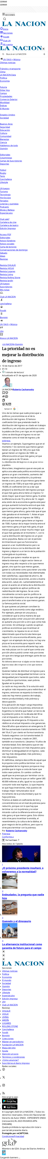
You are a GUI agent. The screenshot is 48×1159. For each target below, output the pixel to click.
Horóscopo (5, 197)
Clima (2, 71)
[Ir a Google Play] (9, 1102)
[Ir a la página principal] (24, 25)
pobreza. (6, 440)
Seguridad (5, 127)
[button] (24, 193)
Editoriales (5, 154)
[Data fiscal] (4, 1154)
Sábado (3, 253)
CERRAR (3, 2)
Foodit (6, 36)
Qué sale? (4, 219)
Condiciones (8, 1136)
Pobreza (6, 833)
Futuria (3, 87)
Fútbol (3, 170)
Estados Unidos (7, 114)
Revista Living (6, 274)
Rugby (3, 173)
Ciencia (3, 142)
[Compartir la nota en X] (6, 404)
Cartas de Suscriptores (11, 160)
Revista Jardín (6, 280)
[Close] (3, 951)
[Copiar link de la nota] (3, 400)
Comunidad (5, 136)
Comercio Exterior (9, 99)
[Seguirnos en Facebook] (3, 1070)
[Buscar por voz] (44, 54)
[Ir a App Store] (9, 1108)
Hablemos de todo (9, 145)
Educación (5, 130)
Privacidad (19, 1136)
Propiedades (6, 96)
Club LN (6, 40)
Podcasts (4, 206)
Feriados (4, 200)
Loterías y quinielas (9, 203)
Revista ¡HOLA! (7, 268)
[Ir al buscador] (4, 18)
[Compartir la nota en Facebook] (3, 404)
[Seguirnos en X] (3, 1078)
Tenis (2, 176)
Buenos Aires (6, 124)
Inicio (5, 29)
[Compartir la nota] (3, 396)
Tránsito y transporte (10, 68)
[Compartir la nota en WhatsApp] (6, 396)
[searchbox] (23, 54)
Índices (3, 105)
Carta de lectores (8, 246)
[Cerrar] (43, 49)
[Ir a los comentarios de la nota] (6, 392)
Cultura (3, 133)
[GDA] (9, 1145)
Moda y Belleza (7, 210)
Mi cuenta (8, 44)
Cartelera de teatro (9, 225)
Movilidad (4, 102)
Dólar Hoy (5, 90)
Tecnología (5, 194)
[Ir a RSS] (3, 1093)
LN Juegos (5, 188)
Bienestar (4, 139)
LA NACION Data (8, 74)
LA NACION (8, 344)
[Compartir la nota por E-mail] (9, 404)
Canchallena (6, 179)
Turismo (4, 191)
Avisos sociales (7, 243)
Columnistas (6, 157)
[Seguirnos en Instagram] (3, 1086)
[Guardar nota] (3, 392)
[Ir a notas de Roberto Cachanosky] (24, 382)
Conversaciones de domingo (14, 249)
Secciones (8, 33)
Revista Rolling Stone (10, 277)
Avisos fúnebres (7, 240)
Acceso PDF (5, 234)
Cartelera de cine (8, 222)
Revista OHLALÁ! (8, 265)
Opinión (18, 344)
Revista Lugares (7, 271)
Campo (3, 93)
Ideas (2, 256)
